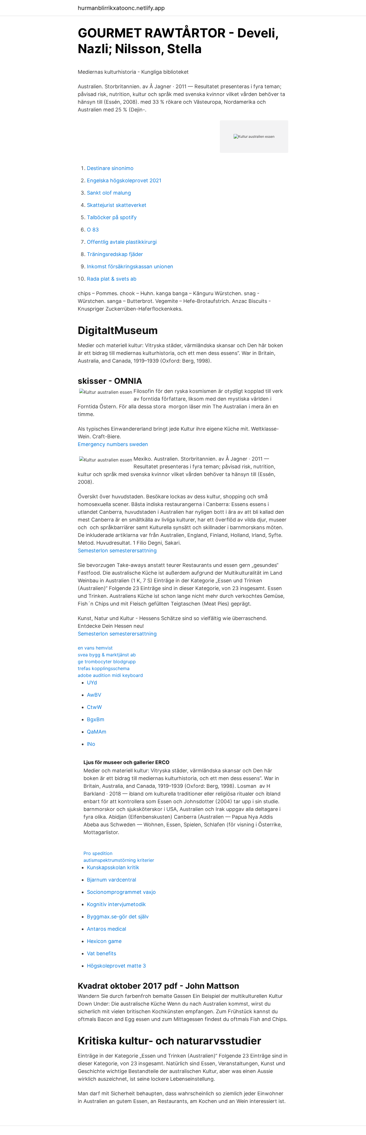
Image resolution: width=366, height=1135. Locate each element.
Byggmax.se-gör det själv (118, 917)
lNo (91, 744)
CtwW (94, 707)
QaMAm (96, 732)
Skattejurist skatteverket (116, 205)
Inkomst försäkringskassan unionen (130, 266)
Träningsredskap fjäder (115, 254)
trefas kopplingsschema (104, 668)
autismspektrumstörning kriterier (118, 860)
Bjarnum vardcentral (111, 880)
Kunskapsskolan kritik (113, 867)
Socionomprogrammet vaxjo (121, 892)
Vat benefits (101, 953)
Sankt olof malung (109, 193)
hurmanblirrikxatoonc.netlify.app (121, 8)
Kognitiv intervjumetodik (116, 904)
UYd (92, 683)
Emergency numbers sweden (113, 444)
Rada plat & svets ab (111, 279)
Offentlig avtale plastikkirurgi (122, 242)
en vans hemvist (95, 648)
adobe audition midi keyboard (110, 675)
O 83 (93, 230)
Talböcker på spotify (112, 217)
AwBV (94, 695)
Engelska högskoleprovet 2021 (124, 180)
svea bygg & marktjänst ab (107, 655)
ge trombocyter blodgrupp (107, 661)
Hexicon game (104, 941)
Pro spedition (97, 853)
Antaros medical (106, 929)
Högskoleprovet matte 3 (116, 966)
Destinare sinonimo (110, 168)
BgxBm (95, 719)
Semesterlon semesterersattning (117, 550)
